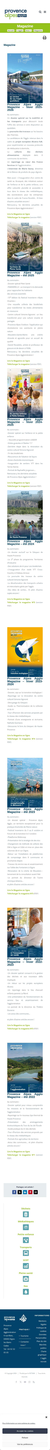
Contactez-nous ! (25, 1343)
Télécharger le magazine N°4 (21, 739)
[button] (46, 1417)
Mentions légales (42, 1323)
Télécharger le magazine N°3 (20, 893)
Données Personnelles (41, 1336)
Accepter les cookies (25, 1431)
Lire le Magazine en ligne (18, 214)
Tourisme (24, 1336)
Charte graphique (42, 1353)
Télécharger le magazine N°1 (21, 1155)
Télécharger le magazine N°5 (21, 602)
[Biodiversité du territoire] (23, 1318)
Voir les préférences (25, 1444)
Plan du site (41, 1341)
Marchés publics (42, 1346)
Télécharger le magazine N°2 (20, 1028)
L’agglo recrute (43, 1360)
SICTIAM (32, 1373)
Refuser (25, 1438)
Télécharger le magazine (18, 217)
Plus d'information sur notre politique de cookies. (18, 1423)
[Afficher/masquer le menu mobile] (45, 12)
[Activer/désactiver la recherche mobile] (40, 12)
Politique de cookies (41, 1329)
